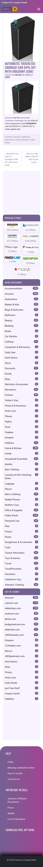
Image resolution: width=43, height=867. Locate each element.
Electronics (9, 139)
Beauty (21, 320)
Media (11, 813)
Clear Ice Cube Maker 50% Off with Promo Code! (31, 157)
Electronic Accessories (21, 384)
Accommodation (21, 288)
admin (7, 77)
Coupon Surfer (21, 693)
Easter (21, 373)
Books (21, 331)
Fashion (21, 395)
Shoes (21, 536)
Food (21, 426)
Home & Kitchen (22, 139)
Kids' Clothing (21, 469)
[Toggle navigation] (39, 9)
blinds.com (21, 619)
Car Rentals (21, 336)
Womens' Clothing (21, 584)
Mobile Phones (21, 499)
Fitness (21, 416)
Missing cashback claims (21, 767)
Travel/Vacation (21, 568)
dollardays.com (21, 608)
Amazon (17, 137)
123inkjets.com (21, 645)
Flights (21, 421)
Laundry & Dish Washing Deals (21, 476)
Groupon (21, 437)
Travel (21, 563)
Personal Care (21, 520)
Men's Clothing (21, 494)
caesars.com (21, 602)
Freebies (21, 432)
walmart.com (21, 613)
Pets (21, 526)
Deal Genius (21, 357)
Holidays (21, 442)
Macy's (21, 651)
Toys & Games (21, 558)
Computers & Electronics (21, 347)
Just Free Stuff (21, 688)
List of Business (16, 819)
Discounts (21, 368)
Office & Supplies (21, 510)
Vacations (21, 574)
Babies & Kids (21, 304)
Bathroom (26, 137)
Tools (21, 547)
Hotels (21, 453)
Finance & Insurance (21, 405)
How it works (15, 773)
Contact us (14, 779)
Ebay (21, 379)
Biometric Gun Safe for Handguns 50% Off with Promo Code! (11, 159)
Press (11, 807)
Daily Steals (21, 682)
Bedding (21, 325)
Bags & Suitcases (21, 309)
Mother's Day (21, 504)
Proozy (21, 531)
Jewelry (21, 464)
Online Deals (21, 515)
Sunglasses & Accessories (21, 542)
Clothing (21, 341)
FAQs (10, 762)
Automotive (21, 299)
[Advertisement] (21, 192)
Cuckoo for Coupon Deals (14, 2)
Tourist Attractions (21, 552)
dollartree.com (21, 629)
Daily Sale (21, 352)
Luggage (21, 483)
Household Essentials (21, 458)
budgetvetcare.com (21, 624)
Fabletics (21, 698)
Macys (21, 488)
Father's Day (21, 400)
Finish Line (21, 410)
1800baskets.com (21, 634)
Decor (21, 363)
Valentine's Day (21, 579)
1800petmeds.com (21, 656)
